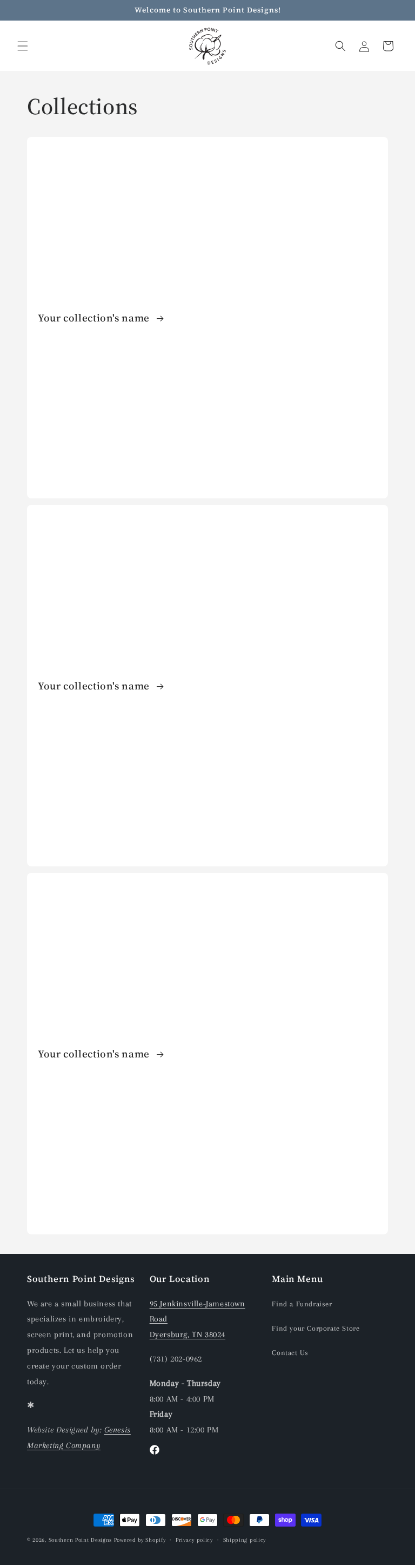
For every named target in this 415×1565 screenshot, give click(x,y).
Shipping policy (244, 1539)
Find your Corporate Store (315, 1328)
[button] (23, 46)
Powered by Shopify (140, 1539)
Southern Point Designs (80, 1539)
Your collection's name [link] (95, 317)
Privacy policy (194, 1539)
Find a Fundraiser (302, 1304)
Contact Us (290, 1353)
